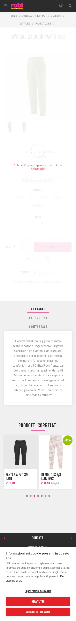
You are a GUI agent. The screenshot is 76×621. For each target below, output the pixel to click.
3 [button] (34, 496)
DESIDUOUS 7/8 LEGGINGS (16, 477)
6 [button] (45, 496)
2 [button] (31, 496)
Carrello (62, 4)
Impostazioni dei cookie (38, 591)
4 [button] (38, 496)
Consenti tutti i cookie (38, 611)
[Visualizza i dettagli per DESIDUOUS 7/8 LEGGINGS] (20, 452)
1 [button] (27, 496)
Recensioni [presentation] (38, 318)
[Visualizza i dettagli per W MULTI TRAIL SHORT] (55, 452)
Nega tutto (38, 601)
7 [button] (49, 496)
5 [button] (42, 496)
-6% (67, 440)
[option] (20, 462)
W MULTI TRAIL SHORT (55, 478)
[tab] (38, 309)
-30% (32, 440)
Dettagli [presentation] (38, 309)
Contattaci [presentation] (38, 327)
